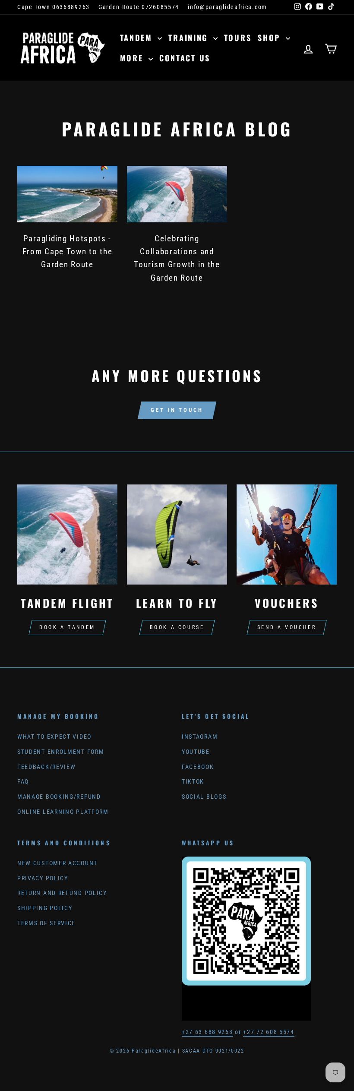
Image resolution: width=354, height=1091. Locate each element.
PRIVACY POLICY (42, 878)
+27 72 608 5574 (268, 1032)
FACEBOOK (198, 767)
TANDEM (138, 37)
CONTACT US (184, 57)
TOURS (238, 37)
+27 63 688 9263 (207, 1032)
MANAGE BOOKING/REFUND (59, 796)
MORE (133, 57)
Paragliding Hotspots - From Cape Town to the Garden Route (67, 252)
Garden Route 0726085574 (138, 7)
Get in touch (177, 410)
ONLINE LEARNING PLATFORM (63, 812)
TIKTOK (193, 781)
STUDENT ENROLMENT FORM (60, 752)
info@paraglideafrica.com (227, 7)
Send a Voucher (286, 627)
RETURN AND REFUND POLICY (62, 893)
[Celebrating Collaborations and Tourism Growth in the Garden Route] (177, 194)
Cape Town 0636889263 (53, 7)
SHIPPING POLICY (45, 908)
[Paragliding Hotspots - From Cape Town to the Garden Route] (67, 194)
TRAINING (189, 37)
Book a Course (177, 627)
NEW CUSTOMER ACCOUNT (57, 863)
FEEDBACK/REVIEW (46, 767)
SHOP (271, 37)
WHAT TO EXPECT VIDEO (54, 736)
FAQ (23, 781)
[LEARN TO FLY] (177, 534)
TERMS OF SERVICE (46, 923)
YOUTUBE (196, 752)
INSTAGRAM (200, 736)
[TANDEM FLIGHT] (67, 534)
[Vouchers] (287, 534)
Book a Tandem (67, 627)
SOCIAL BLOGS (204, 796)
